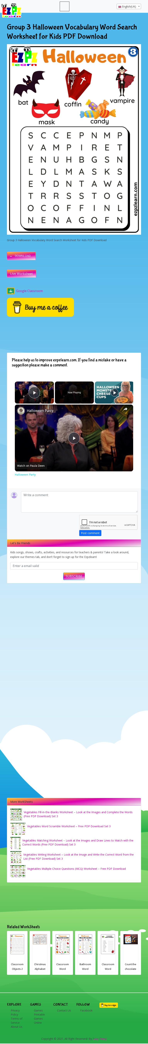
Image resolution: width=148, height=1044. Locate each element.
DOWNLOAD (23, 255)
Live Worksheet (21, 274)
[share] (125, 409)
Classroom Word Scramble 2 (17, 968)
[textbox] (129, 6)
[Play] (114, 392)
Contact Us (64, 1010)
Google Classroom (29, 291)
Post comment (90, 533)
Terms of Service (16, 1020)
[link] (21, 411)
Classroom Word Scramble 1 (62, 968)
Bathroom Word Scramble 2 (40, 968)
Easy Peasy (100, 1039)
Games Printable (39, 1012)
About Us (16, 1027)
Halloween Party (40, 410)
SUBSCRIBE (74, 576)
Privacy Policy (15, 1012)
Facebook (86, 1010)
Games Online (38, 1020)
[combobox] (129, 6)
